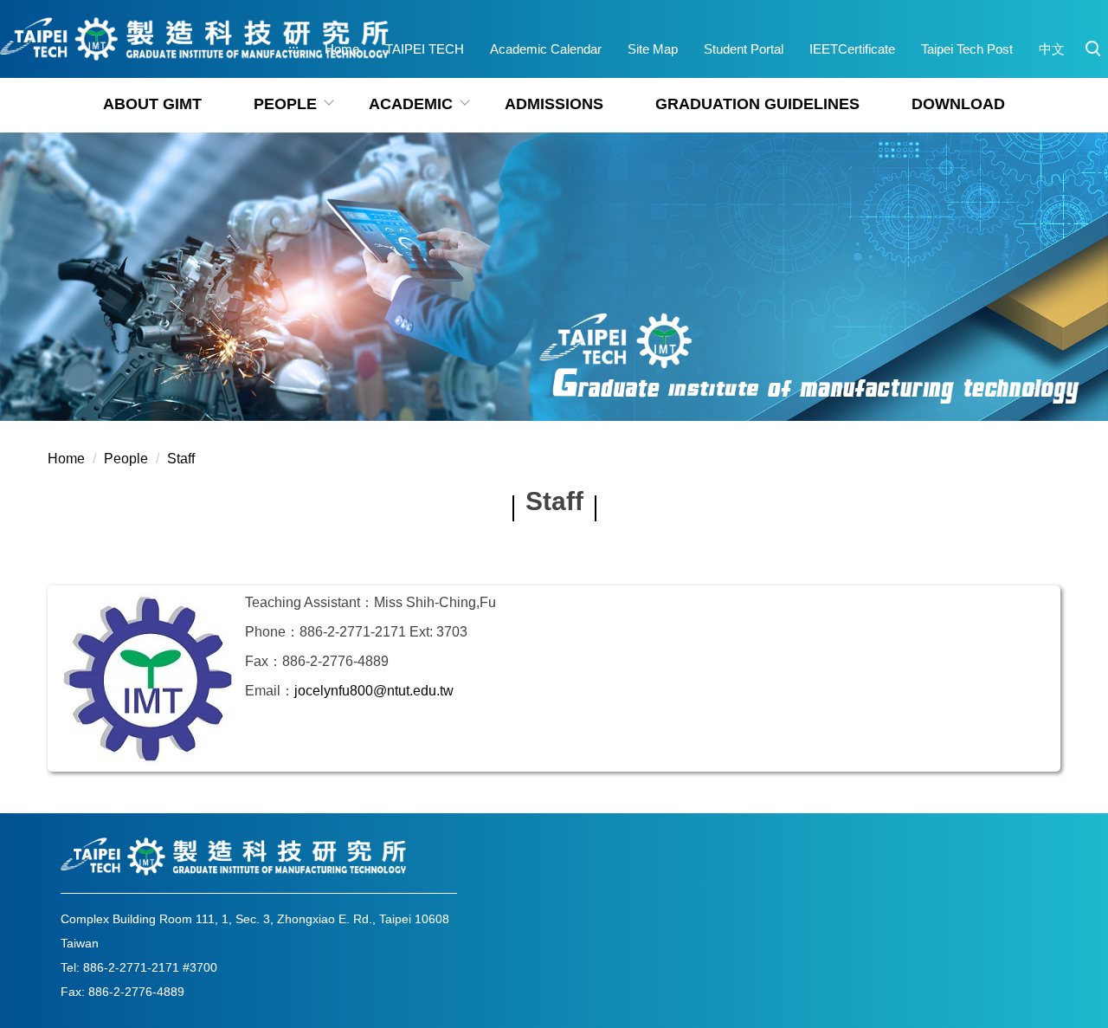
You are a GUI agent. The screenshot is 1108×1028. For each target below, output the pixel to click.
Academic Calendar (546, 49)
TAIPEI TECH (424, 49)
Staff (181, 458)
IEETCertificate (852, 49)
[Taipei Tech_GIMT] (234, 856)
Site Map (653, 49)
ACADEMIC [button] (411, 104)
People (126, 458)
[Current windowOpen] (148, 678)
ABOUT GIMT (152, 104)
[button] (1093, 49)
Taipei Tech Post (967, 49)
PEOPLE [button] (285, 104)
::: (293, 49)
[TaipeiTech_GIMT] (195, 39)
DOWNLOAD (958, 104)
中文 (1052, 49)
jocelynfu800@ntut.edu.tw (374, 690)
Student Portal (743, 49)
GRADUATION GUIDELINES (757, 104)
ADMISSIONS (554, 104)
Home (342, 49)
